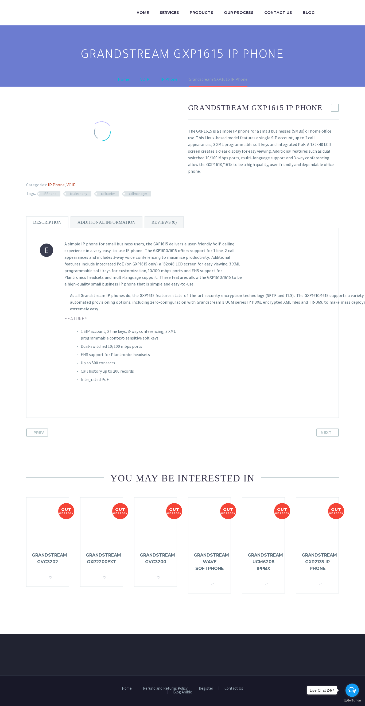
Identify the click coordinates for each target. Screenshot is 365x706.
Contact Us (278, 12)
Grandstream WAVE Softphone (211, 562)
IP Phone (56, 184)
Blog (308, 12)
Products (201, 12)
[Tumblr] (50, 171)
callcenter (108, 193)
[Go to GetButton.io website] (352, 700)
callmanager (138, 193)
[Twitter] (35, 171)
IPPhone (50, 193)
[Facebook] (27, 171)
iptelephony (78, 193)
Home (143, 12)
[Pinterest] (42, 171)
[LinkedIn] (58, 171)
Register (206, 688)
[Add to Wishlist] (50, 575)
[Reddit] (66, 171)
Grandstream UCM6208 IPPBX (265, 562)
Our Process (239, 12)
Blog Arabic (182, 692)
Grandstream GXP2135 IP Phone (319, 562)
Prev (38, 432)
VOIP (71, 184)
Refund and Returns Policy (165, 688)
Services (169, 12)
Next (326, 432)
